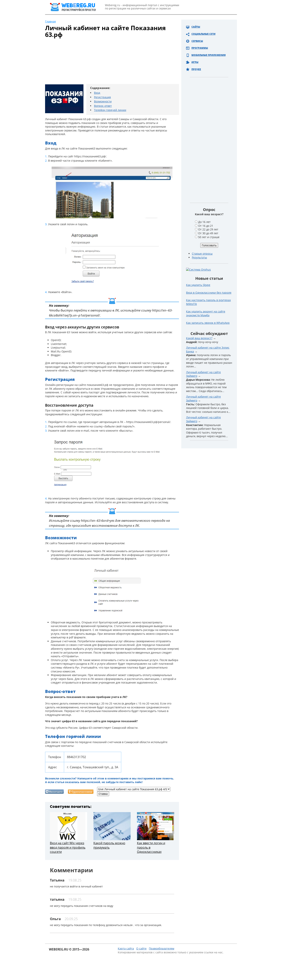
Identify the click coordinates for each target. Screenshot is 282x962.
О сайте (141, 948)
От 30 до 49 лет (208, 233)
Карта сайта (126, 948)
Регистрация (102, 97)
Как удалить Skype (198, 285)
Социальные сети (203, 34)
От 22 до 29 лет (208, 229)
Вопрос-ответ (103, 106)
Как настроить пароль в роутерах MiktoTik (208, 302)
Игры (194, 62)
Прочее (196, 69)
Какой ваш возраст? (199, 338)
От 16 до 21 (205, 226)
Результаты (199, 257)
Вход (97, 93)
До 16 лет (204, 222)
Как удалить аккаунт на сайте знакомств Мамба (205, 313)
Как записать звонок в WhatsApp (208, 323)
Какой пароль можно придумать (109, 845)
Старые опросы (202, 253)
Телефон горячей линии (110, 110)
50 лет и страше (208, 237)
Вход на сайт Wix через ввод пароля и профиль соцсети (67, 847)
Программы (199, 48)
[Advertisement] (107, 63)
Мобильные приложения (208, 55)
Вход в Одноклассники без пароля (208, 292)
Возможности (103, 101)
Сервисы (197, 41)
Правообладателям (161, 948)
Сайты (195, 26)
